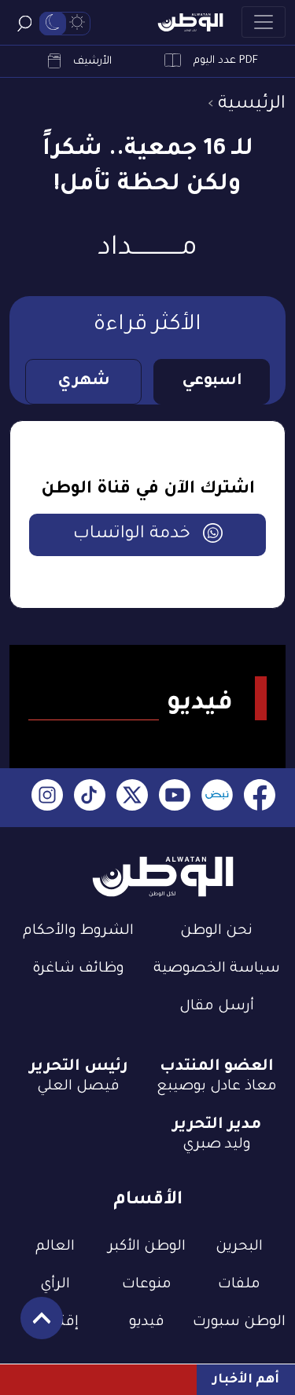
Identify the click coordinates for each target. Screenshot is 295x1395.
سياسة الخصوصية (216, 969)
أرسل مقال (216, 1007)
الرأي (55, 1285)
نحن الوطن (216, 931)
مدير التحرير (216, 1125)
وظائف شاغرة (78, 969)
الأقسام (148, 1200)
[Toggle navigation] (264, 22)
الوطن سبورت (239, 1323)
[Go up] (33, 1326)
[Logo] (190, 22)
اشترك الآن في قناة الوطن (148, 490)
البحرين (239, 1247)
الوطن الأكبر (147, 1247)
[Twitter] (132, 797)
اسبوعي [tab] (212, 381)
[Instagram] (47, 797)
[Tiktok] (89, 797)
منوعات (146, 1285)
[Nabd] (217, 797)
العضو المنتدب (217, 1067)
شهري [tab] (83, 381)
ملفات (239, 1285)
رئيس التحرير (78, 1067)
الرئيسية (252, 105)
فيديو (146, 1323)
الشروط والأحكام (78, 931)
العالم (55, 1247)
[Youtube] (174, 797)
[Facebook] (259, 797)
